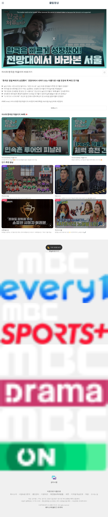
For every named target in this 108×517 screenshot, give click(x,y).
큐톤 (67, 494)
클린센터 (35, 494)
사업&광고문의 (24, 494)
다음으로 (57, 491)
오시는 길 (94, 494)
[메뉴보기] (3, 3)
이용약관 (44, 494)
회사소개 (13, 494)
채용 (87, 494)
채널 (54, 251)
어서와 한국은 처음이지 (12, 72)
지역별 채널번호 (77, 494)
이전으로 (50, 491)
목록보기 (54, 108)
